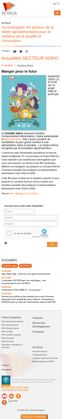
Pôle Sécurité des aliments (12, 321)
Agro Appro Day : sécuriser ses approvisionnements (26, 274)
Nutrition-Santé (25, 65)
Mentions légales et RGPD (43, 361)
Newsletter (7, 369)
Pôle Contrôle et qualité (11, 335)
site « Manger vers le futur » (24, 193)
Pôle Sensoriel (8, 341)
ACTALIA (25, 265)
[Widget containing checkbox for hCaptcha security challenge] (27, 233)
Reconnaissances (40, 351)
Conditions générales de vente (45, 358)
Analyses (38, 317)
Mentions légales (38, 410)
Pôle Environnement (10, 325)
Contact (5, 365)
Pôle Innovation (8, 338)
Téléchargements (40, 355)
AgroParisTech (12, 139)
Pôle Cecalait (7, 332)
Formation (38, 331)
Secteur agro (10, 265)
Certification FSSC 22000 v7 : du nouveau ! (21, 290)
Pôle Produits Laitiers (10, 328)
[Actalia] (9, 8)
